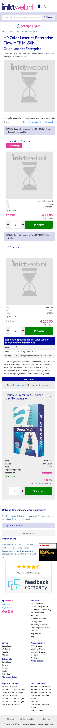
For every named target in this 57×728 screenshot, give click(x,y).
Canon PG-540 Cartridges (13, 692)
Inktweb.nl (9, 600)
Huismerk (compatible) (32, 122)
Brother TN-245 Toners (40, 686)
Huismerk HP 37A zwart (19, 141)
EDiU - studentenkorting (41, 609)
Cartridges (6, 662)
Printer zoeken (37, 661)
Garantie (34, 615)
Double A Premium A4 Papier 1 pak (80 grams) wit (25, 396)
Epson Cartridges (38, 652)
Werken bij (6, 649)
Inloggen (6, 604)
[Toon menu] (52, 6)
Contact (34, 630)
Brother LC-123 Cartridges (13, 698)
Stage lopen (7, 646)
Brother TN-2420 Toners (41, 689)
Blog (32, 636)
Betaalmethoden (37, 612)
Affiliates (5, 655)
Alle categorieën (9, 677)
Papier (4, 671)
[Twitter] (6, 611)
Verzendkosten (37, 603)
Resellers (5, 652)
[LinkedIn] (9, 611)
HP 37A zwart (13, 247)
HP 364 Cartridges (9, 686)
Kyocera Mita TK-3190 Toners (40, 706)
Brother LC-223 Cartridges (13, 701)
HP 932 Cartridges (9, 695)
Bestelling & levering (40, 624)
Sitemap (10, 719)
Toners (5, 665)
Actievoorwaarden (38, 618)
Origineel (49, 122)
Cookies (46, 719)
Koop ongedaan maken (40, 627)
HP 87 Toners (36, 701)
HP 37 (23, 56)
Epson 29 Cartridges (10, 704)
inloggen (17, 385)
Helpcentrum (36, 633)
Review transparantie (39, 606)
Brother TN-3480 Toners (41, 692)
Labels (4, 668)
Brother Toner (36, 658)
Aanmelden (28, 533)
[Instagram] (12, 611)
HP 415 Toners (37, 710)
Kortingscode (36, 621)
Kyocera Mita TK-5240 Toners (40, 697)
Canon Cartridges (38, 649)
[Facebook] (3, 611)
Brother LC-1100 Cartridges (13, 689)
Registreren (7, 607)
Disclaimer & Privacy (28, 719)
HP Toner (34, 655)
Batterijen (6, 674)
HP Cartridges (36, 646)
